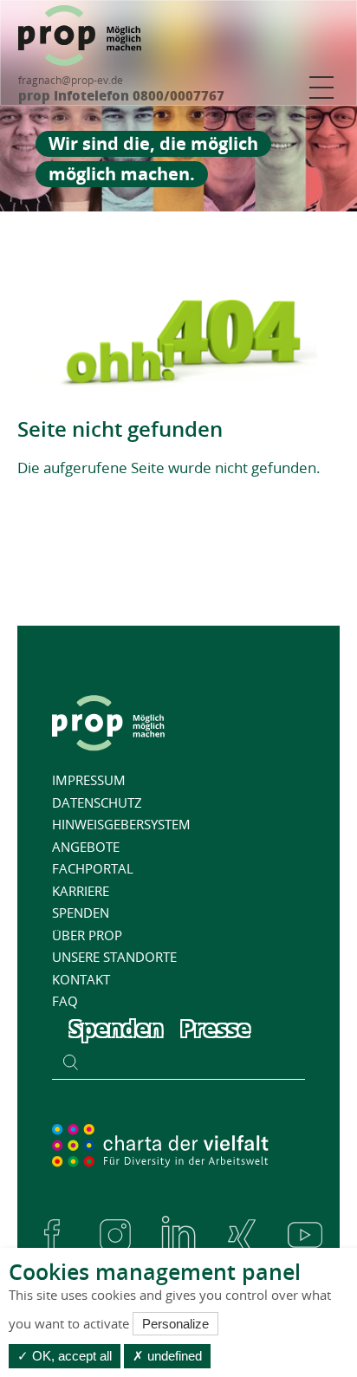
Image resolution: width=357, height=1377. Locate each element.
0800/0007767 (176, 95)
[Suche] (70, 1061)
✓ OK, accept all (64, 1355)
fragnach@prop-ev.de (70, 80)
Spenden (116, 1027)
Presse (215, 1027)
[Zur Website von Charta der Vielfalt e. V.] (160, 1144)
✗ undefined (167, 1355)
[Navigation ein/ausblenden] (321, 87)
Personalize (175, 1323)
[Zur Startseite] (79, 35)
